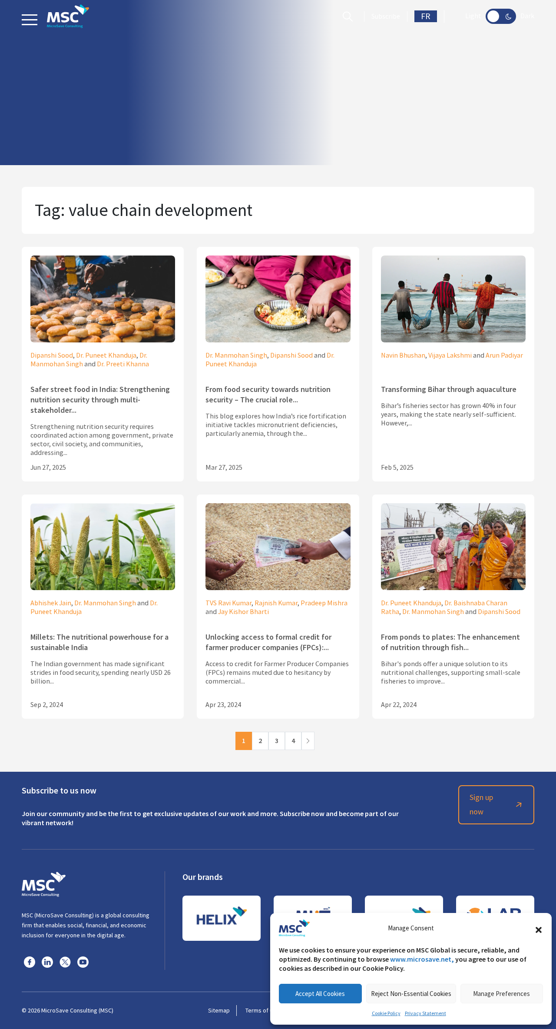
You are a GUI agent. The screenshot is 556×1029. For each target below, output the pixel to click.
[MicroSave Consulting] (44, 883)
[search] (350, 16)
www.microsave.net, (422, 959)
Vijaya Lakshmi (450, 355)
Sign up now (481, 805)
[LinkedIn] (47, 961)
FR (425, 16)
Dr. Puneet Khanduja (106, 355)
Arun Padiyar (504, 355)
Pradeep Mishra (324, 603)
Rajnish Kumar (276, 603)
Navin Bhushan (403, 355)
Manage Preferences (501, 993)
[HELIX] (221, 918)
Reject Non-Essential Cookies (411, 993)
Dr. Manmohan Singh (236, 355)
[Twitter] (65, 961)
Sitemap (219, 1010)
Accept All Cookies (320, 993)
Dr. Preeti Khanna (123, 364)
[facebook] (29, 961)
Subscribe (385, 16)
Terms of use (262, 1010)
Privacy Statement (425, 1013)
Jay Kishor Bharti (243, 611)
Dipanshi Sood (51, 355)
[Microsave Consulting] (68, 16)
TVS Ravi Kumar (228, 603)
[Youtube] (83, 961)
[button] (538, 928)
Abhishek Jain (50, 603)
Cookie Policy (386, 1013)
